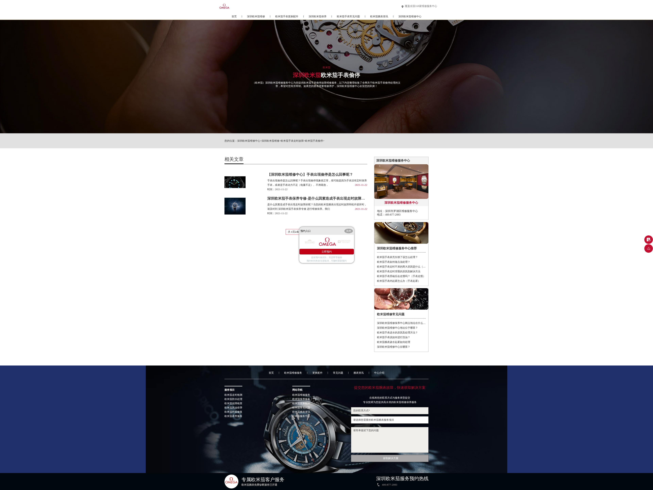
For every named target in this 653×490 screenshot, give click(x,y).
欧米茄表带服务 (233, 416)
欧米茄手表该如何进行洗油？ (393, 337)
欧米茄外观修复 (233, 412)
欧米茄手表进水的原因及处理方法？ (397, 332)
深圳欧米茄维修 (256, 16)
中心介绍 (379, 373)
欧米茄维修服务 (293, 373)
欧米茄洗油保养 (233, 407)
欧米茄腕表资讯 (379, 16)
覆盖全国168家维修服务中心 (421, 6)
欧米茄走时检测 (233, 395)
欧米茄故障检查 (233, 403)
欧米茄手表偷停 (314, 141)
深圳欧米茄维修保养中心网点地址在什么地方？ (401, 323)
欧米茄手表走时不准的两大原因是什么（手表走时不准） (401, 266)
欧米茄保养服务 (301, 399)
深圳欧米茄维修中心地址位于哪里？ (397, 327)
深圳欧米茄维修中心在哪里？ (393, 346)
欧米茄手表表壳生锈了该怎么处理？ (397, 257)
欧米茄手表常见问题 (348, 16)
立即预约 (327, 251)
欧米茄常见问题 (301, 407)
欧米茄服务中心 (301, 416)
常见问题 (338, 373)
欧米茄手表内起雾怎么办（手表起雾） (398, 281)
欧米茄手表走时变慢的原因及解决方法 (398, 271)
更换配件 (317, 373)
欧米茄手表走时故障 (292, 141)
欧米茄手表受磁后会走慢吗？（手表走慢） (401, 276)
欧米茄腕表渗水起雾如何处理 (393, 342)
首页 (234, 16)
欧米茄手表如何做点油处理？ (393, 262)
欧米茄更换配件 (301, 403)
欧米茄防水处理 (233, 399)
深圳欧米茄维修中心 (409, 16)
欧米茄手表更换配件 (286, 16)
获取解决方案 (390, 458)
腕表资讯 (359, 373)
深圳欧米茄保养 (317, 16)
